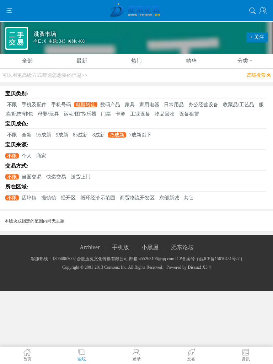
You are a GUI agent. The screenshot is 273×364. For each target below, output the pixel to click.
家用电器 (149, 104)
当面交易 (32, 177)
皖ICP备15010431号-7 (219, 258)
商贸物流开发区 (137, 197)
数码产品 (110, 104)
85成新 (80, 135)
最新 (81, 61)
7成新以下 (140, 135)
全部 (27, 61)
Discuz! (194, 267)
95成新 (43, 135)
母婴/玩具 (48, 114)
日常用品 (174, 104)
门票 (106, 114)
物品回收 (165, 114)
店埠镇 (29, 197)
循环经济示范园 (97, 197)
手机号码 (61, 104)
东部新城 (169, 197)
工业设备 (140, 114)
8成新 (98, 135)
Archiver (90, 247)
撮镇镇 (48, 197)
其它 (189, 197)
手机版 (120, 247)
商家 (41, 156)
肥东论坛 (182, 247)
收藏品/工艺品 (238, 104)
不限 (12, 104)
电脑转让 (86, 104)
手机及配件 (34, 104)
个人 (27, 156)
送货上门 (81, 177)
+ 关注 (257, 37)
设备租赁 (189, 114)
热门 (136, 61)
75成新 (116, 135)
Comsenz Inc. (115, 267)
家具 (130, 104)
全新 (27, 135)
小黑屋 (150, 247)
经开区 (68, 197)
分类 (242, 61)
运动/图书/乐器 (80, 114)
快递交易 (56, 177)
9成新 (62, 135)
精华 (191, 61)
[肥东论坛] (136, 10)
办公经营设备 (203, 104)
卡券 (120, 114)
